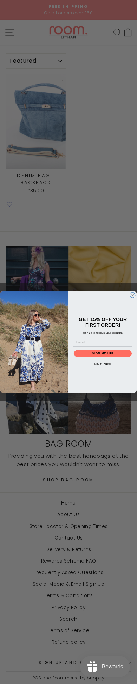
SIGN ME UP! (102, 353)
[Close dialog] (132, 295)
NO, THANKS (102, 364)
